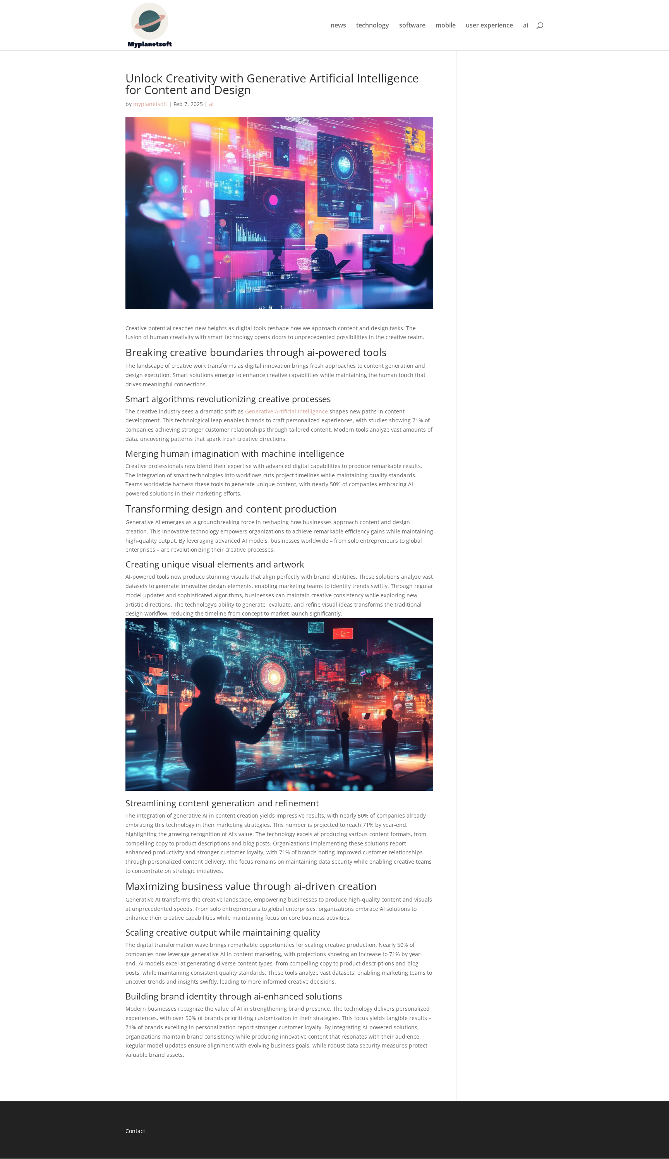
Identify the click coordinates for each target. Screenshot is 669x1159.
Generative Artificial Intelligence (286, 411)
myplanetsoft (150, 104)
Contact (135, 1131)
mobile (446, 25)
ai (525, 25)
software (412, 25)
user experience (489, 25)
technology (372, 25)
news (338, 25)
